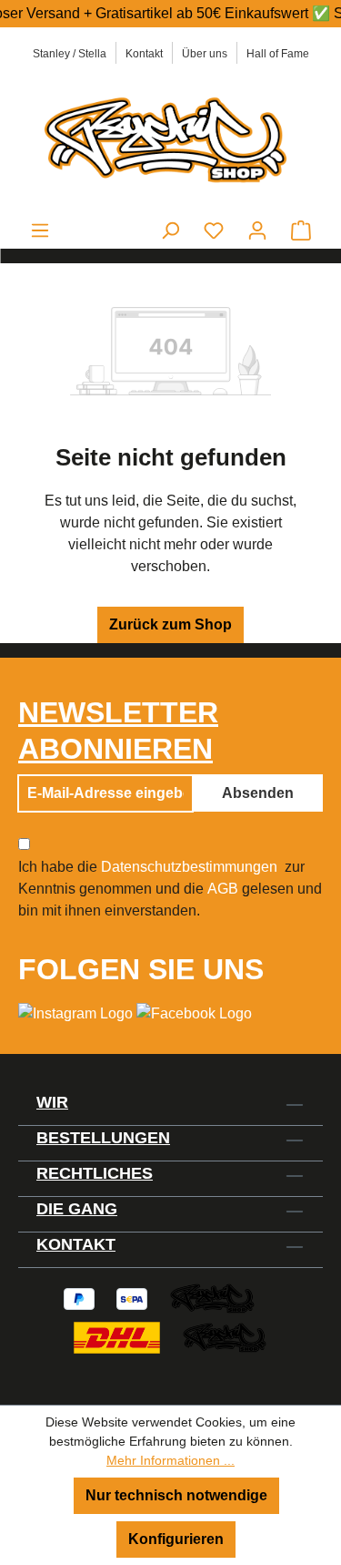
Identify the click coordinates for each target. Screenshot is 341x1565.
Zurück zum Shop (170, 624)
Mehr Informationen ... (170, 1460)
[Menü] (40, 230)
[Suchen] (170, 230)
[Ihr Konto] (257, 230)
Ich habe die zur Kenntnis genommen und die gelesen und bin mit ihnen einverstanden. (170, 888)
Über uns (204, 53)
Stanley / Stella (69, 53)
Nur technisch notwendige (176, 1495)
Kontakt (144, 53)
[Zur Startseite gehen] (170, 138)
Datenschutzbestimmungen (189, 867)
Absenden (258, 793)
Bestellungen (103, 1138)
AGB (222, 888)
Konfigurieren (176, 1539)
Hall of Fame (277, 53)
